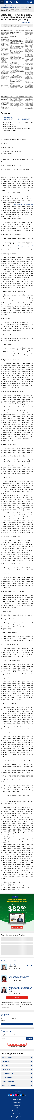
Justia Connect (17, 1099)
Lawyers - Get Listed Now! (17, 1044)
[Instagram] (16, 1095)
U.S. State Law (7, 1077)
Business (5, 1065)
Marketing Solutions (9, 1085)
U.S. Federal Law (7, 1073)
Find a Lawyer (6, 1031)
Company (17, 1105)
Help (17, 1108)
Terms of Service (17, 1111)
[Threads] (18, 1095)
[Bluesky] (21, 1095)
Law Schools (6, 1069)
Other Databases (8, 1081)
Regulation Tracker (10, 5)
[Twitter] (23, 1095)
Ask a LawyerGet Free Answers (7, 1015)
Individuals (6, 1061)
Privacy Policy (17, 1114)
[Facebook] (13, 1095)
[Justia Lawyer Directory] (25, 1095)
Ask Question (17, 1024)
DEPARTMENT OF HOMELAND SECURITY (17, 119)
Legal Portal (17, 1102)
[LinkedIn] (9, 1095)
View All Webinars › (17, 998)
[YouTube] (11, 1095)
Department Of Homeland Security (10, 7)
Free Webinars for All (8, 961)
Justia (2, 5)
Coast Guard (23, 7)
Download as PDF (27, 22)
